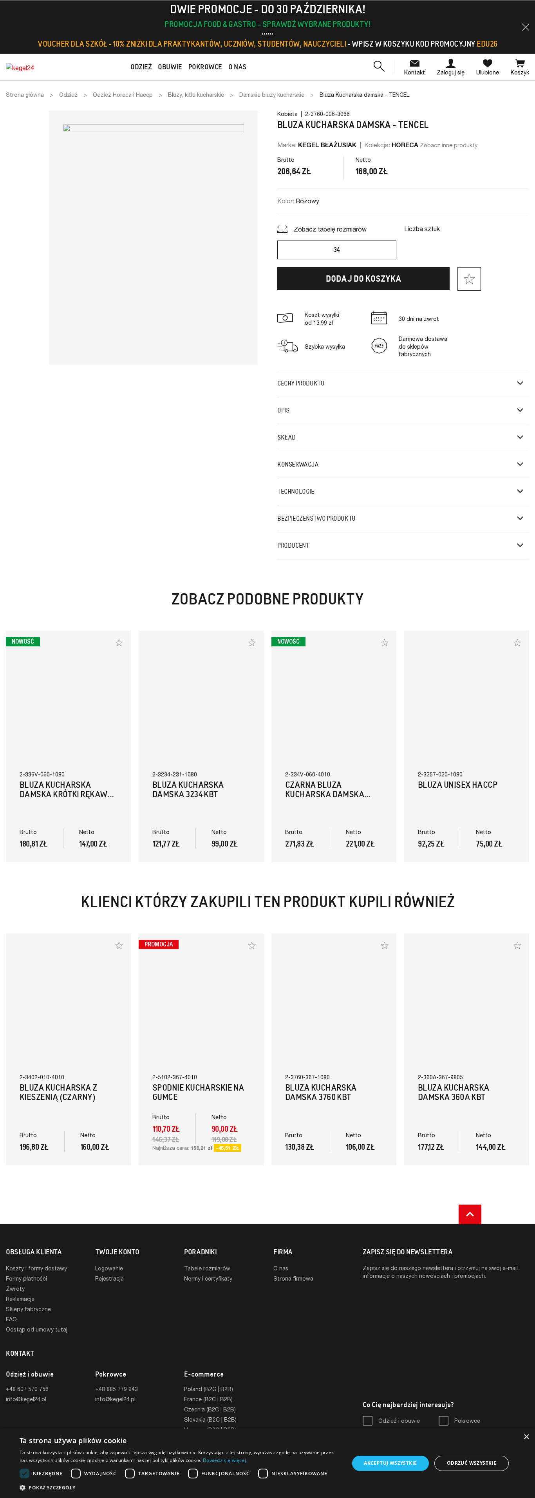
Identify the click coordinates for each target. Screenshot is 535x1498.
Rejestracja (109, 1278)
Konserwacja (298, 464)
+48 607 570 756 (27, 1389)
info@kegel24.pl (26, 1399)
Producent (293, 545)
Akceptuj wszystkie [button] (390, 1463)
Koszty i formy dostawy (36, 1268)
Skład (286, 437)
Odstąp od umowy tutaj (36, 1329)
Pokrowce (467, 1420)
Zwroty (15, 1288)
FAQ (11, 1319)
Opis (283, 410)
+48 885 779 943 (116, 1389)
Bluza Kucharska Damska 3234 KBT (188, 789)
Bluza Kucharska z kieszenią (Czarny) (58, 1092)
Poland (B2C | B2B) (208, 1389)
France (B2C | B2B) (208, 1399)
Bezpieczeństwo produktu (316, 518)
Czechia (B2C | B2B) (210, 1409)
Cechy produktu (300, 383)
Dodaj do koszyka (363, 278)
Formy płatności (26, 1278)
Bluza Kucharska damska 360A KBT (454, 1092)
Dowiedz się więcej (224, 1460)
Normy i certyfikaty (208, 1278)
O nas (280, 1268)
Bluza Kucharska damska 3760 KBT (321, 1092)
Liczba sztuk (422, 228)
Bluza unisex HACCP (457, 785)
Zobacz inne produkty (448, 145)
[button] (525, 27)
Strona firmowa (293, 1278)
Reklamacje (20, 1298)
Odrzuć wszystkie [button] (471, 1463)
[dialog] (267, 1463)
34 (337, 250)
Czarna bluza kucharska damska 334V (324, 794)
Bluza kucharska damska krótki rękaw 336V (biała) (64, 794)
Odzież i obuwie (399, 1420)
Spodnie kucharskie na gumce (198, 1092)
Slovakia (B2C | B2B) (210, 1419)
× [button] (526, 1437)
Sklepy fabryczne (28, 1309)
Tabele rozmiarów (207, 1268)
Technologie (295, 491)
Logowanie (109, 1268)
